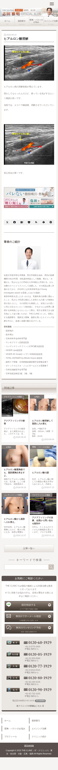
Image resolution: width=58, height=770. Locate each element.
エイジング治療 (51, 21)
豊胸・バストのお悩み (36, 21)
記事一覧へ (29, 548)
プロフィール (10, 736)
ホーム (7, 21)
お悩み (37, 397)
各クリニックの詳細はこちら (29, 706)
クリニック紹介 (39, 736)
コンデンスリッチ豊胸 (13, 495)
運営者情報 (29, 746)
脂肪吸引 (22, 21)
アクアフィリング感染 (13, 397)
